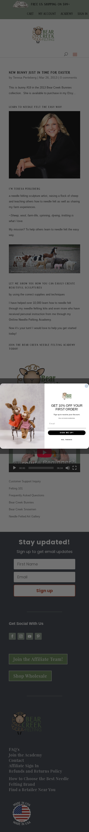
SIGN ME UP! (67, 433)
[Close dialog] (86, 386)
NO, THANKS (66, 439)
